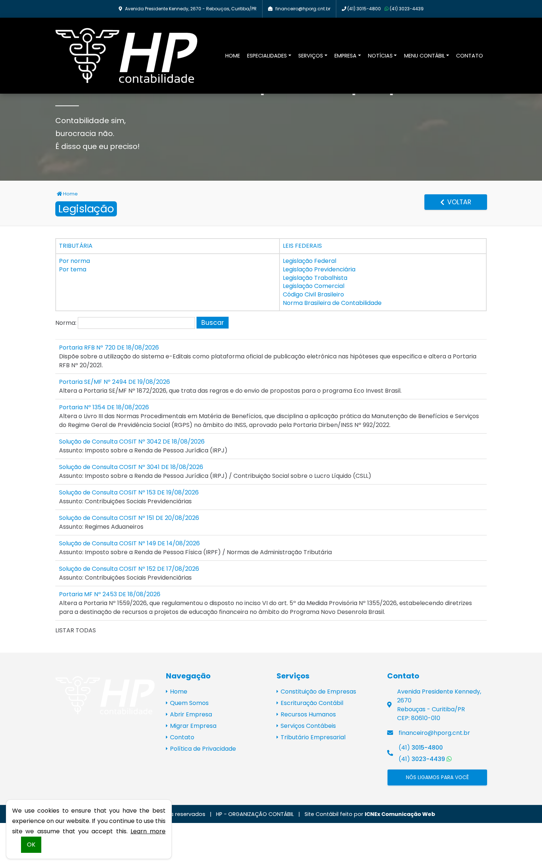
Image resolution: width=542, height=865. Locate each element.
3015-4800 (364, 9)
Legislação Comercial (313, 286)
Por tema (72, 269)
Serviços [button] (310, 55)
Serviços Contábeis (307, 726)
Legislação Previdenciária (319, 269)
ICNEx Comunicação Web (400, 814)
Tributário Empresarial (312, 737)
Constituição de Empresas (317, 691)
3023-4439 (407, 9)
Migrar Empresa (192, 726)
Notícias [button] (380, 55)
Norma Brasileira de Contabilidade (332, 303)
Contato (469, 55)
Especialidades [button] (267, 55)
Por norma (74, 261)
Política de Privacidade (202, 748)
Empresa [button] (345, 55)
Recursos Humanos (307, 714)
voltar (458, 202)
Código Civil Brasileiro (313, 294)
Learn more (148, 831)
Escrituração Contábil (311, 703)
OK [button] (31, 844)
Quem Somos (188, 703)
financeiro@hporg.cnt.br (302, 9)
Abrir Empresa (190, 714)
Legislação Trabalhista (315, 278)
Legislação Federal (309, 261)
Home (232, 55)
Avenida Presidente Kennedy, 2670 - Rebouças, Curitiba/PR (191, 9)
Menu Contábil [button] (424, 55)
